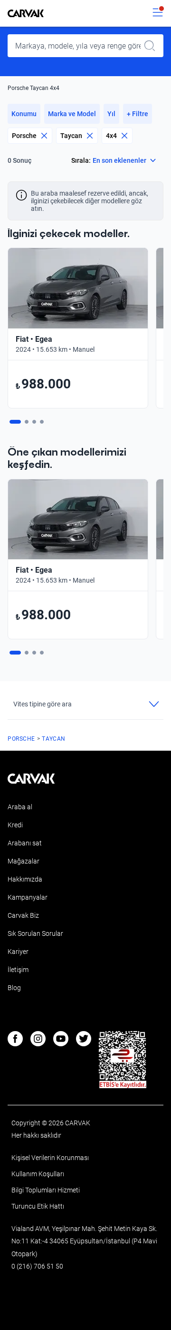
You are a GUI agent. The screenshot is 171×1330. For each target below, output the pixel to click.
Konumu (24, 114)
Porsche (24, 135)
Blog (14, 988)
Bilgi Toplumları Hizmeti (45, 1190)
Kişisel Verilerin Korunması (50, 1157)
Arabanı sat (25, 843)
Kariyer (18, 951)
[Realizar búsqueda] (152, 46)
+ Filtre (137, 114)
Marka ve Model (72, 114)
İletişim (18, 969)
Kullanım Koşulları (37, 1174)
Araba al (20, 807)
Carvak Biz (23, 915)
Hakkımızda (25, 879)
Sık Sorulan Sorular (35, 933)
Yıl (111, 114)
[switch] (157, 13)
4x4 (111, 135)
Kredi (15, 825)
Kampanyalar (28, 897)
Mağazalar (23, 861)
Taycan (71, 135)
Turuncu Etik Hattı (37, 1206)
